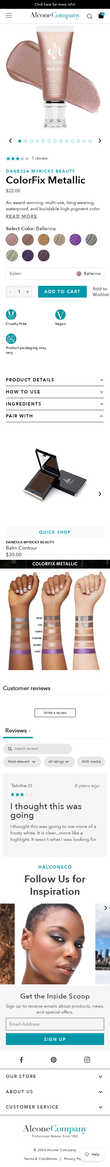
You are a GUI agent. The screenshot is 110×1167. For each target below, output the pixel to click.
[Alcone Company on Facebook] (21, 1060)
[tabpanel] (55, 77)
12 (84, 141)
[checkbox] (91, 762)
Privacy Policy (75, 1158)
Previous (10, 140)
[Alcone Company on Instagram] (87, 1060)
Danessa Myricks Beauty (40, 171)
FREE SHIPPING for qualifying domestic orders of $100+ (52, 4)
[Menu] (9, 15)
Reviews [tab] (18, 730)
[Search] (89, 16)
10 (72, 141)
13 (90, 141)
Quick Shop (55, 532)
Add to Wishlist (101, 292)
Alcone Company (62, 1150)
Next (99, 140)
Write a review (55, 712)
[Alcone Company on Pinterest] (53, 1060)
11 (78, 141)
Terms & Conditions (40, 1158)
